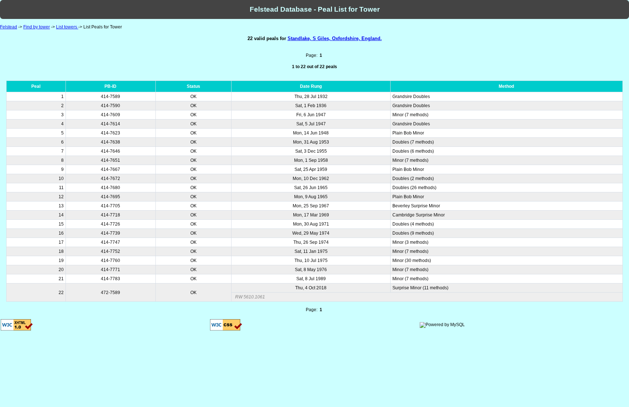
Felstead (8, 27)
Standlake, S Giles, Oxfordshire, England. (335, 38)
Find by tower (36, 27)
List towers (67, 27)
